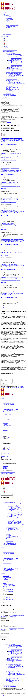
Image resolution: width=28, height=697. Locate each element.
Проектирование (7, 414)
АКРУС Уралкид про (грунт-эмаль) (9, 282)
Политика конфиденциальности (8, 472)
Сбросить (9, 122)
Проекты (8, 22)
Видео (7, 20)
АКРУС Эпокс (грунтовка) (7, 174)
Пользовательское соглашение (7, 473)
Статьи (4, 426)
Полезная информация (11, 26)
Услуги (4, 13)
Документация (9, 18)
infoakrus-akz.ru (7, 34)
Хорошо (2, 695)
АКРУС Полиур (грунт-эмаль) (8, 269)
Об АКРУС (8, 16)
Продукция (5, 11)
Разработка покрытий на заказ (10, 413)
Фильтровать (3, 122)
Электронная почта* (5, 614)
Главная (5, 46)
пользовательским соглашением (18, 387)
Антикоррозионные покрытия (10, 50)
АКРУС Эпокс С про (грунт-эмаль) (9, 297)
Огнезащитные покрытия (8, 403)
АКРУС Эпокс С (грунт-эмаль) (8, 160)
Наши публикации (10, 23)
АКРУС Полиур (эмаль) (7, 188)
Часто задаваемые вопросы (12, 25)
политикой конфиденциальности (16, 615)
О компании (6, 15)
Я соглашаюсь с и (12, 616)
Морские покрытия (7, 402)
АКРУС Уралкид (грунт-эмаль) (8, 202)
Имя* (2, 611)
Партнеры (8, 21)
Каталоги (5, 14)
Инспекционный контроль (9, 410)
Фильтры (3, 136)
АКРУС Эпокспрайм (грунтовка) (9, 144)
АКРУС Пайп (4, 255)
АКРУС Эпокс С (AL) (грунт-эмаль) (9, 244)
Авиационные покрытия (8, 404)
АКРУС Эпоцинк (5, 215)
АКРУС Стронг (5, 229)
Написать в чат (6, 437)
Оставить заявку (4, 384)
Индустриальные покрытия (9, 48)
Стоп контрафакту (10, 19)
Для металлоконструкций (8, 51)
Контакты (8, 27)
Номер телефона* (4, 612)
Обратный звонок (4, 36)
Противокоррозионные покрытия (10, 568)
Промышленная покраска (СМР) (10, 409)
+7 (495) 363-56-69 (7, 32)
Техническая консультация (9, 411)
